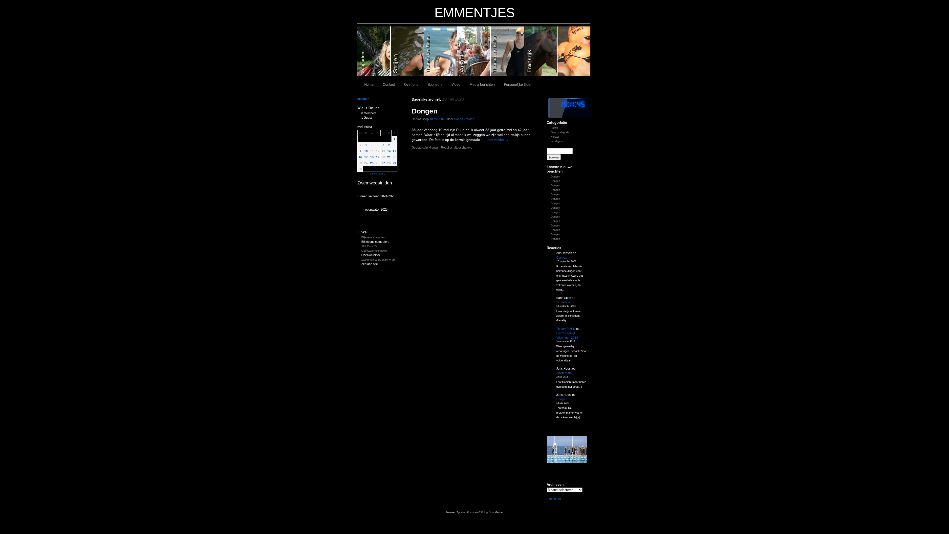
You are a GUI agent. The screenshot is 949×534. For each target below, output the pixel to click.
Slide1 (541, 51)
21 (389, 157)
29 (394, 163)
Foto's (554, 127)
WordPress (467, 512)
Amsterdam (564, 373)
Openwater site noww (374, 250)
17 (366, 157)
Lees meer (554, 499)
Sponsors (435, 84)
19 (377, 157)
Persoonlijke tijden (518, 84)
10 (366, 151)
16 (360, 157)
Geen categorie (560, 132)
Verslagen (556, 141)
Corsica (561, 257)
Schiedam (563, 302)
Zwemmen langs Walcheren (378, 259)
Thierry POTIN (565, 329)
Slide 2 (507, 51)
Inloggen (363, 99)
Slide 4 (440, 51)
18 (372, 157)
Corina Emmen (464, 119)
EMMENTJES (474, 12)
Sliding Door (487, 512)
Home (369, 84)
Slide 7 (574, 51)
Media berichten (482, 84)
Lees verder (497, 140)
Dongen (555, 176)
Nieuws (555, 136)
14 (389, 151)
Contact (389, 84)
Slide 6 (374, 51)
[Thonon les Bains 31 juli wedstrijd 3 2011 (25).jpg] (567, 449)
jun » (382, 174)
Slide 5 (407, 51)
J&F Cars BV (369, 246)
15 (394, 151)
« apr (373, 174)
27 (383, 163)
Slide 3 (474, 51)
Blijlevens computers (373, 237)
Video (456, 84)
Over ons (411, 84)
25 (372, 163)
